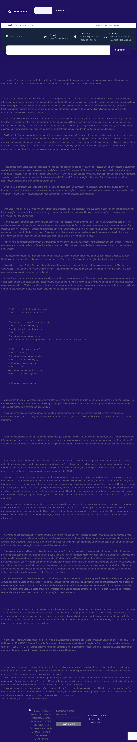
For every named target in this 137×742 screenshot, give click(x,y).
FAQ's (116, 25)
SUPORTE (60, 11)
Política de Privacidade (103, 25)
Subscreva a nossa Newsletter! (65, 713)
